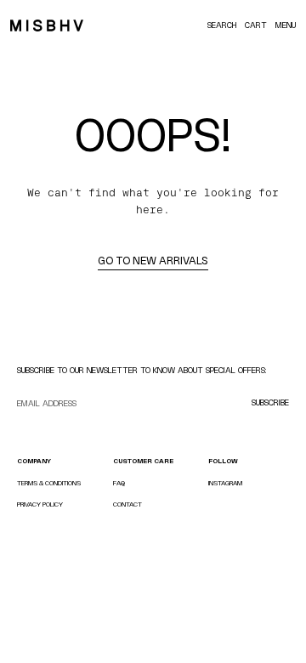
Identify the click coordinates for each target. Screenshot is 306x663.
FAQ (119, 483)
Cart (256, 25)
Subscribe (270, 402)
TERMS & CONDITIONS (49, 483)
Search (221, 25)
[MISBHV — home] (46, 25)
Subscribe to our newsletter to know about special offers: (142, 370)
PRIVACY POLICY (40, 504)
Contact (127, 504)
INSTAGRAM (225, 483)
